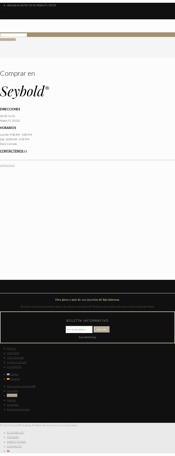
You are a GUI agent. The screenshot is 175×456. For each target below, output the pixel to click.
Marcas (11, 400)
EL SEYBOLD (15, 432)
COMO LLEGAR (16, 362)
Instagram (12, 404)
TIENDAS (13, 437)
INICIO (11, 348)
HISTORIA (13, 353)
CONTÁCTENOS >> (13, 151)
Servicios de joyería (18, 409)
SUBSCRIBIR (8, 39)
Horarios (12, 395)
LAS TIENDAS (15, 357)
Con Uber (12, 390)
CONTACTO (14, 366)
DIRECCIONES (16, 441)
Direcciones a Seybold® (21, 386)
